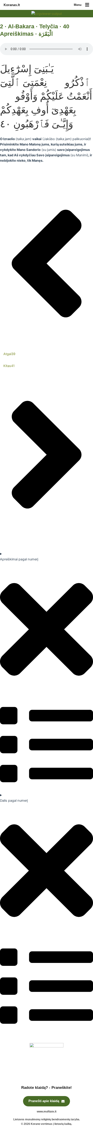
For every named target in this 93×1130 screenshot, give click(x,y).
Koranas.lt (12, 5)
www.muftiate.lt (46, 1111)
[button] (87, 5)
